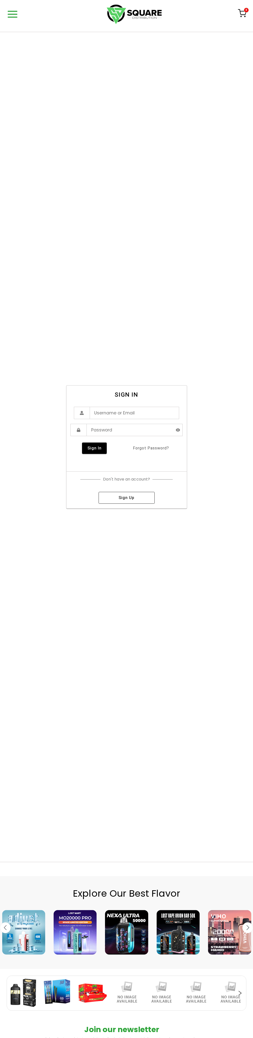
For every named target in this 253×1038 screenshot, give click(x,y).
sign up (126, 497)
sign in (94, 448)
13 (156, 1007)
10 (141, 1007)
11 (146, 1007)
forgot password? (151, 448)
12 (151, 1007)
